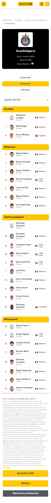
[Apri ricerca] (4, 4)
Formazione (25, 84)
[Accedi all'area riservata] (47, 4)
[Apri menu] (41, 4)
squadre (19, 20)
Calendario (25, 90)
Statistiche (25, 78)
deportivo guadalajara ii (36, 20)
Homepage (7, 20)
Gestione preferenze (25, 493)
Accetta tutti (25, 473)
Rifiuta (25, 483)
